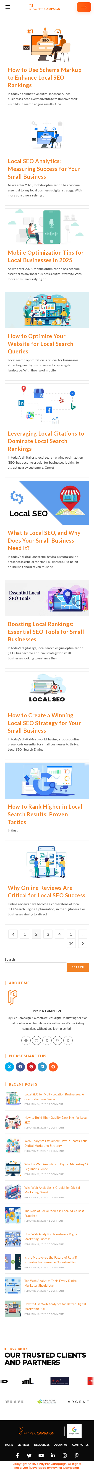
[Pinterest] (57, 1040)
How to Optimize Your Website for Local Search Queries (40, 344)
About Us (61, 1444)
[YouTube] (41, 1455)
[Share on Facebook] (20, 1066)
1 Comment (56, 1104)
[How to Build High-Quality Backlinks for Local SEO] (13, 1122)
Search (10, 959)
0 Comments (56, 1127)
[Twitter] (29, 1455)
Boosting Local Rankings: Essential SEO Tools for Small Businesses (46, 632)
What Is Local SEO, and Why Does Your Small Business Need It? (44, 540)
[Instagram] (36, 1040)
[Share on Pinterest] (31, 1066)
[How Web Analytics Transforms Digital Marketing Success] (13, 1239)
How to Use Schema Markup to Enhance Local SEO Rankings (44, 77)
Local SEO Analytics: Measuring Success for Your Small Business (44, 169)
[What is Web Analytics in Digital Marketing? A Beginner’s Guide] (13, 1169)
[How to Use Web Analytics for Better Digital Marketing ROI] (13, 1309)
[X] (68, 1040)
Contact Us (80, 1444)
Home (9, 1444)
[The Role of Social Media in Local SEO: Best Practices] (13, 1215)
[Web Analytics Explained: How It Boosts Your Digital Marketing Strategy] (13, 1145)
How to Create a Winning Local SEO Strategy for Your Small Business (44, 723)
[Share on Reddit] (53, 1066)
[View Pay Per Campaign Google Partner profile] (74, 1431)
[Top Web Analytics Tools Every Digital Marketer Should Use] (13, 1285)
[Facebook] (26, 1040)
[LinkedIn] (47, 1040)
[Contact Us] (84, 7)
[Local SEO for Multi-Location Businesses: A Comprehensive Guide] (13, 1099)
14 (71, 943)
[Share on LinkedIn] (42, 1066)
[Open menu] (8, 7)
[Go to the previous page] (13, 934)
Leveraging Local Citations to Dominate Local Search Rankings (46, 441)
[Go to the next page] (82, 943)
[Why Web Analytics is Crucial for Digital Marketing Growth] (13, 1192)
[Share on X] (9, 1066)
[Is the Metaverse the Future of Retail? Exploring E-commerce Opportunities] (13, 1262)
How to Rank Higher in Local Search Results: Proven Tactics (45, 814)
